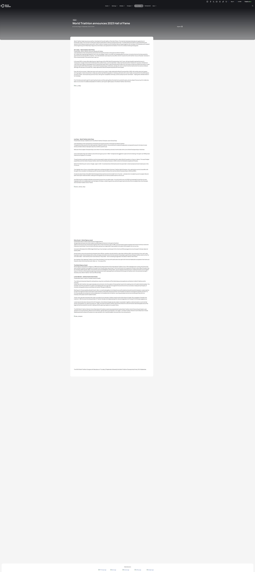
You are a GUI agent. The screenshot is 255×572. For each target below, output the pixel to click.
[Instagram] (207, 1)
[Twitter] (213, 1)
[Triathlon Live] (248, 1)
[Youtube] (216, 1)
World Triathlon (6, 6)
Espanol (179, 26)
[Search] (252, 5)
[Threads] (220, 1)
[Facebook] (210, 1)
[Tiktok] (223, 1)
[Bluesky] (226, 1)
